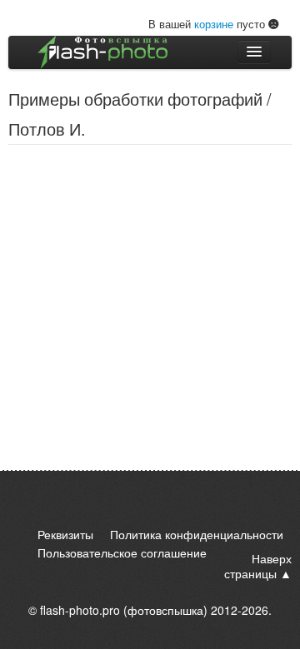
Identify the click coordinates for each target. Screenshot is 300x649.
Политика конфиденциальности (196, 534)
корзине (213, 24)
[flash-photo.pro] (102, 52)
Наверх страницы (258, 566)
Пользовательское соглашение (122, 552)
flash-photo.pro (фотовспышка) (124, 610)
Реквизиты (65, 534)
